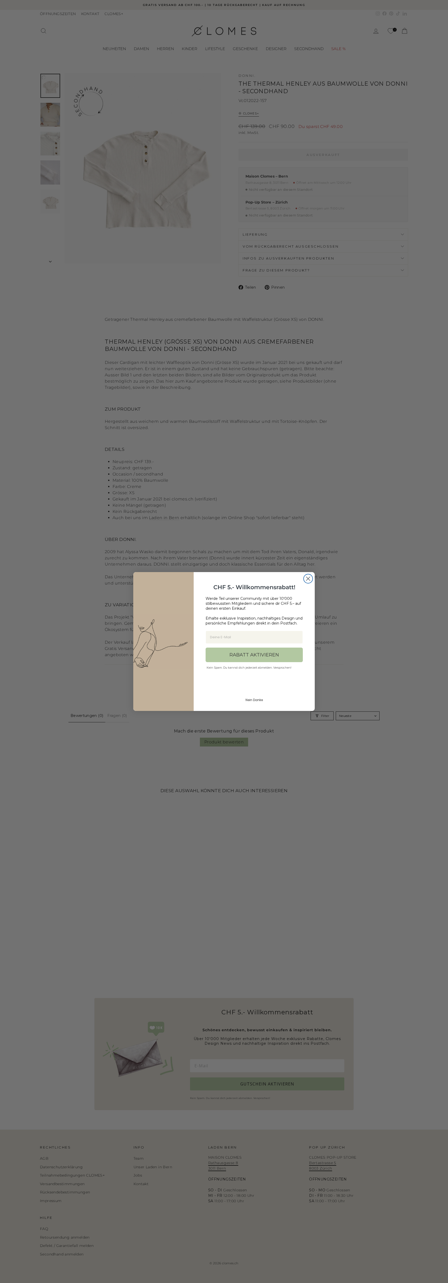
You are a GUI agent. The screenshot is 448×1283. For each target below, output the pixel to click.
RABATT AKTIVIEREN (254, 655)
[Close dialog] (308, 578)
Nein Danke (254, 700)
